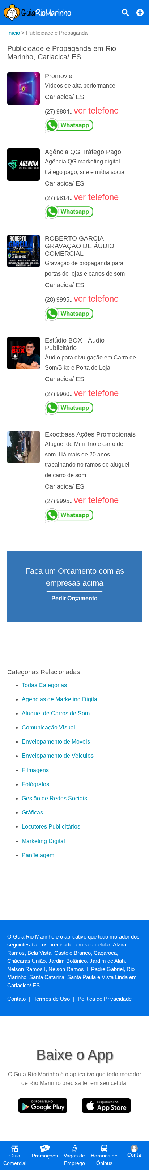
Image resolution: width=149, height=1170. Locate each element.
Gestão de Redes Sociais (54, 798)
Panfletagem (38, 855)
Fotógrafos (35, 784)
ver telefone (96, 110)
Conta (134, 1155)
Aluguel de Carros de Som (56, 713)
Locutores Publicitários (51, 827)
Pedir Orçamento (74, 598)
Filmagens (35, 770)
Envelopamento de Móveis (56, 742)
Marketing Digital (43, 841)
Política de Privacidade (105, 999)
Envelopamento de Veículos (58, 756)
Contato (16, 999)
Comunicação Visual (48, 727)
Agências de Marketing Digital (60, 699)
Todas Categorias (44, 685)
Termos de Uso (52, 999)
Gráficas (32, 812)
